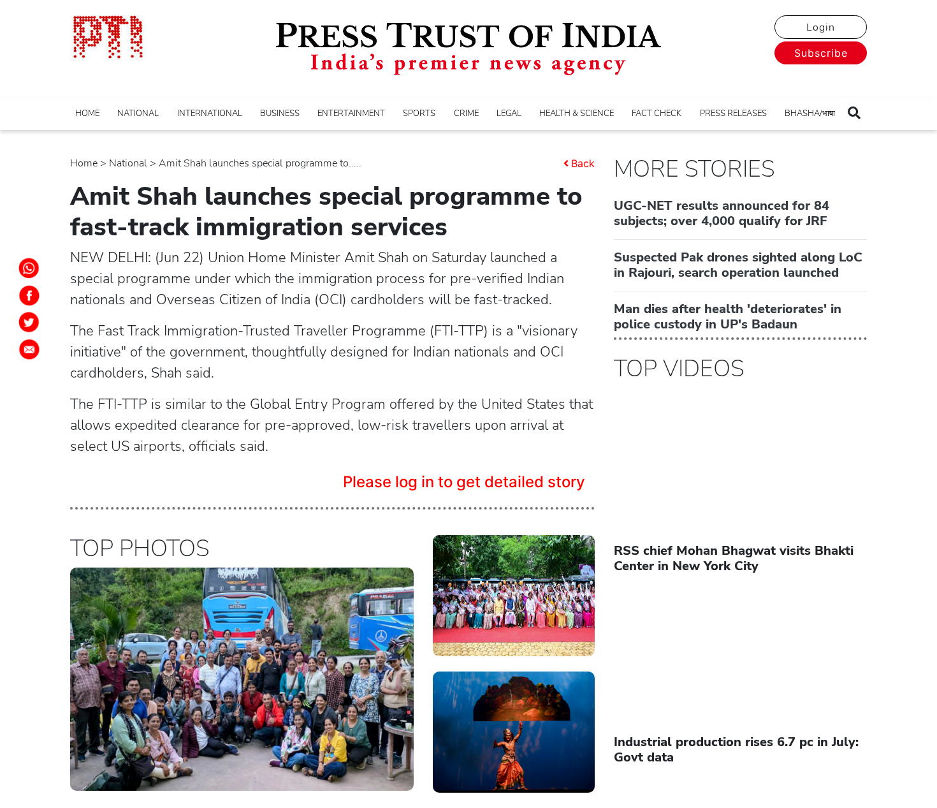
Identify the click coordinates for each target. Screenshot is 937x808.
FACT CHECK (656, 113)
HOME (87, 113)
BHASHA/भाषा (810, 113)
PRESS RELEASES (733, 113)
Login (820, 27)
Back (583, 163)
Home (84, 163)
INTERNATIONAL (209, 113)
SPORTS (419, 113)
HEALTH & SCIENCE (576, 113)
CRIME (466, 113)
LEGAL (509, 113)
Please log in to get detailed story (464, 482)
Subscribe (821, 53)
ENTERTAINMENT (351, 113)
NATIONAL (138, 113)
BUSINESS (280, 113)
